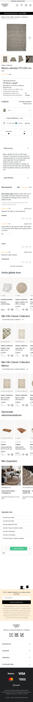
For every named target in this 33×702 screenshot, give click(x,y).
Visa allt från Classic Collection (11, 319)
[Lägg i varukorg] (12, 309)
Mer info (27, 123)
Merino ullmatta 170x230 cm (9, 18)
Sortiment (5, 651)
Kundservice (6, 644)
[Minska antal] (2, 548)
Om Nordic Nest (7, 664)
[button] (6, 74)
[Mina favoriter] (21, 5)
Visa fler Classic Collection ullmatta (13, 538)
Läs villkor (25, 617)
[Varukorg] (26, 5)
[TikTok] (21, 635)
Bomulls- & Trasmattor (21, 17)
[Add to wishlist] (8, 309)
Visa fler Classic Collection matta (12, 528)
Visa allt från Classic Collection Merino (13, 369)
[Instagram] (16, 635)
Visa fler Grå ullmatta (9, 535)
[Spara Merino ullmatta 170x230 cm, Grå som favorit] (30, 548)
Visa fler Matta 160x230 (10, 524)
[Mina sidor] (17, 5)
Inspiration (5, 657)
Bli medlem (27, 94)
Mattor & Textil (5, 17)
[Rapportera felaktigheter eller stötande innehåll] (30, 218)
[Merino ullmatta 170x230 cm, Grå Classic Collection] (16, 37)
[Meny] (30, 5)
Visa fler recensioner (16, 266)
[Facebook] (11, 635)
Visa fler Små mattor (9, 531)
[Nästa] (30, 38)
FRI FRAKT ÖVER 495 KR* (18, 1)
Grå (4, 553)
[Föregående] (3, 38)
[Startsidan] (4, 5)
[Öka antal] (8, 548)
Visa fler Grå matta (8, 521)
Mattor (12, 17)
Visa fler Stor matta (8, 517)
